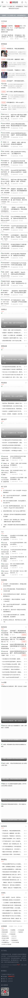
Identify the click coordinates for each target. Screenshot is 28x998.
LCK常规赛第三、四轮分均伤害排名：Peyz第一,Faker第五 (19, 236)
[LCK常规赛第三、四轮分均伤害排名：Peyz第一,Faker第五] (5, 238)
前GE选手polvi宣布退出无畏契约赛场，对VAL (12, 445)
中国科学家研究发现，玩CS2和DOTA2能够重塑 (12, 406)
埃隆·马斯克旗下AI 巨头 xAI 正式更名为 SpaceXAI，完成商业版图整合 (12, 916)
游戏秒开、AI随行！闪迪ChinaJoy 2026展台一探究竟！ (12, 877)
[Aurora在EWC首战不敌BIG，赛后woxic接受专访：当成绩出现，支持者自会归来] (5, 174)
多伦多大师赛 (5, 938)
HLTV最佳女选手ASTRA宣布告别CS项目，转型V (12, 440)
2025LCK (14, 936)
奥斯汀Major (5, 940)
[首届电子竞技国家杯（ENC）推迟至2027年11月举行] (5, 284)
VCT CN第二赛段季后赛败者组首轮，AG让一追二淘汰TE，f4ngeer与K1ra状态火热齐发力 (14, 507)
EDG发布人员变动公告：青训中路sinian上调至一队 (14, 621)
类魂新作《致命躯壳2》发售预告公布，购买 (12, 332)
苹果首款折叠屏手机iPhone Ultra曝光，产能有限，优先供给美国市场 (12, 864)
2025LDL (4, 934)
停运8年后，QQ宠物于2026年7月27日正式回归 (12, 411)
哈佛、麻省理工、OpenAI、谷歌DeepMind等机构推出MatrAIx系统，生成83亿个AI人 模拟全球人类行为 (18, 274)
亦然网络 (13, 930)
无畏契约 (4, 26)
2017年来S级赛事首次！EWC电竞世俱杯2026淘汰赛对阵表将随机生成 (12, 846)
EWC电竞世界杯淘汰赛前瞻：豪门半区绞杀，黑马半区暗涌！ (19, 199)
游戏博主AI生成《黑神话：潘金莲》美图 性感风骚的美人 (12, 918)
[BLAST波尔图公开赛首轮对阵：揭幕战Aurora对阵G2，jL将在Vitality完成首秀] (5, 257)
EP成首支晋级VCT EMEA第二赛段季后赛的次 (12, 369)
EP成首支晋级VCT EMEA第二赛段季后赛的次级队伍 (18, 245)
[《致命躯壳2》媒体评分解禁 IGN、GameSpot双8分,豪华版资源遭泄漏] (5, 294)
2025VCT (14, 938)
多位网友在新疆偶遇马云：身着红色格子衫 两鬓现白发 (12, 869)
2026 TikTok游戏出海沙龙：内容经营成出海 (12, 408)
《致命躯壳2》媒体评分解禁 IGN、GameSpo (12, 338)
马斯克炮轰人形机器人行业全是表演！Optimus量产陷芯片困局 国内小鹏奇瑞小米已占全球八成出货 (12, 900)
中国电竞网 (12, 934)
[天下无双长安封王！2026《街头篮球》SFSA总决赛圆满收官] (5, 303)
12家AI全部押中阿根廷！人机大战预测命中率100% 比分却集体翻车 (12, 908)
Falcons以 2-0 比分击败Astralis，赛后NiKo (12, 372)
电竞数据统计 (15, 940)
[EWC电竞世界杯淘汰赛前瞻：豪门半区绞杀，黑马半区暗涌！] (5, 201)
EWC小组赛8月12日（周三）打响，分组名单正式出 (12, 377)
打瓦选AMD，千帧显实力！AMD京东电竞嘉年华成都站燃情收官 (12, 836)
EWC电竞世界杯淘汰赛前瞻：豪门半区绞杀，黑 (12, 366)
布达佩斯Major (5, 942)
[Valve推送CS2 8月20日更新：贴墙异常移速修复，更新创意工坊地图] (5, 164)
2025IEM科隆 (16, 942)
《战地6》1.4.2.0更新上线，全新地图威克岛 (12, 335)
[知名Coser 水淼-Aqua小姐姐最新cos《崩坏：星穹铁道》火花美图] (5, 117)
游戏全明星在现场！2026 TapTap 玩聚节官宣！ (14, 511)
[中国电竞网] (14, 3)
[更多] (26, 309)
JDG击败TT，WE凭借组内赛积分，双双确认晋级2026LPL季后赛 (14, 585)
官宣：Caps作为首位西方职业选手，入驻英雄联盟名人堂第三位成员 (14, 496)
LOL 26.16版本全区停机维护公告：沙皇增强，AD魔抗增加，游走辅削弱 (14, 615)
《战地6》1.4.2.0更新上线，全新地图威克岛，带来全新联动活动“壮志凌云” (19, 209)
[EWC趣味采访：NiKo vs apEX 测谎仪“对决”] (20, 29)
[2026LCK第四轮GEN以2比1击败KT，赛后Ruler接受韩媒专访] (5, 136)
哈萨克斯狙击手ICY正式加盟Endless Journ (12, 448)
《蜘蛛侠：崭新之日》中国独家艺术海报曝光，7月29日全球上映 (12, 887)
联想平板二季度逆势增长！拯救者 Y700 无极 (12, 403)
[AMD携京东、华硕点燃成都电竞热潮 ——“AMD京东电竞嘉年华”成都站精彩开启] (4, 53)
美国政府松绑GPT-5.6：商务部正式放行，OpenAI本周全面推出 (12, 913)
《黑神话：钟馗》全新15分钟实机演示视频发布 (18, 143)
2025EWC (13, 932)
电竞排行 (21, 932)
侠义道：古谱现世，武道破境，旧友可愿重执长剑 (12, 414)
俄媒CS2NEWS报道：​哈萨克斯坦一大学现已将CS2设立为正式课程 (12, 851)
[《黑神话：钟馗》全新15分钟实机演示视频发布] (5, 144)
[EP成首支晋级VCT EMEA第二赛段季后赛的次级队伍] (5, 247)
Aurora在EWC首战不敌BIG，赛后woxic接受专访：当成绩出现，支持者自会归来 (19, 172)
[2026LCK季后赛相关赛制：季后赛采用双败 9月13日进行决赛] (5, 127)
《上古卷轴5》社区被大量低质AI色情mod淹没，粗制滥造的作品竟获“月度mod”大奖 (12, 902)
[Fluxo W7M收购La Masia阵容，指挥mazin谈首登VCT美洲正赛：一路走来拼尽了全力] (5, 220)
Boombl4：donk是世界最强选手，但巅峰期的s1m (12, 442)
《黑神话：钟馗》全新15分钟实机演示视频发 (12, 330)
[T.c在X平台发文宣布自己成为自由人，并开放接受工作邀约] (5, 229)
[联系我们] (22, 2)
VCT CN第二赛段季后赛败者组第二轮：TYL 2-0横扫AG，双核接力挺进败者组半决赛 (7, 37)
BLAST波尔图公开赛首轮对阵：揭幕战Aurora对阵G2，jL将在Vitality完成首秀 (18, 255)
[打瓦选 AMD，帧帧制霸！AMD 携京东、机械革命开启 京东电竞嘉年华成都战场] (4, 64)
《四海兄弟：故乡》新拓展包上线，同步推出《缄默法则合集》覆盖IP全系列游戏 (14, 520)
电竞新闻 (3, 48)
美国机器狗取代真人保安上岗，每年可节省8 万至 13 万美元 (12, 874)
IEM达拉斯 (21, 930)
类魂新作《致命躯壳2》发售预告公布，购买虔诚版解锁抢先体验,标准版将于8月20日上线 (19, 191)
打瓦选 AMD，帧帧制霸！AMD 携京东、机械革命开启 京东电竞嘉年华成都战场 (12, 833)
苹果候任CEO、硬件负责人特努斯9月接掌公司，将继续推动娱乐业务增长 (12, 885)
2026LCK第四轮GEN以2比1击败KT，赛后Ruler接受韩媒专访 (19, 135)
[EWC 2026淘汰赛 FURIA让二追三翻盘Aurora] (5, 153)
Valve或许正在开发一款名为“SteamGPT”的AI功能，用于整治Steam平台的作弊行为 (12, 921)
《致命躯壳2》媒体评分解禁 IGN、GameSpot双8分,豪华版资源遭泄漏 (18, 292)
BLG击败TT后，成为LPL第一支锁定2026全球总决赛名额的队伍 (14, 610)
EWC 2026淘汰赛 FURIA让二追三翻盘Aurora (18, 152)
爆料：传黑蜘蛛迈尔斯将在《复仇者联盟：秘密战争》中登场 (12, 866)
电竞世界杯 (5, 930)
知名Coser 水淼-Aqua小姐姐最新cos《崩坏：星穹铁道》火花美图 (19, 116)
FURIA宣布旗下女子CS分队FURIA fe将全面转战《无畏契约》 (18, 264)
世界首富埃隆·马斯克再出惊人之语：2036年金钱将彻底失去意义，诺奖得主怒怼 (12, 880)
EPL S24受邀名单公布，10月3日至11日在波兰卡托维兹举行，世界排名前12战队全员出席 (12, 849)
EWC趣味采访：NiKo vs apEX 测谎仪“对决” (20, 35)
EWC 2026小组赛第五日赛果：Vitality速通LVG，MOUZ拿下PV (15, 501)
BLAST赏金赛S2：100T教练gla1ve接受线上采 (12, 450)
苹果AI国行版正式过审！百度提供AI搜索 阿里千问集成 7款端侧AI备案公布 (12, 905)
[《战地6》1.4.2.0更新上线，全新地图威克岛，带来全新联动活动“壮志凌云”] (14, 7)
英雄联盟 (3, 81)
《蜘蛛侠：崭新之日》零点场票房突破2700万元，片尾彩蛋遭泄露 (12, 882)
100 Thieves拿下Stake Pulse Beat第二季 (12, 374)
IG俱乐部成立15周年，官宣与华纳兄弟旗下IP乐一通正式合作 (12, 854)
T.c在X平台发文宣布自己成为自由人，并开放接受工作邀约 (19, 226)
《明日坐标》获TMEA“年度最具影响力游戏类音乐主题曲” (14, 515)
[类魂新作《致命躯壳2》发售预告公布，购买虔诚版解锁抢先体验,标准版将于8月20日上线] (5, 193)
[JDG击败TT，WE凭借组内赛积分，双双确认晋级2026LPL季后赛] (4, 86)
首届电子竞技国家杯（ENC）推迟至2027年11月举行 (18, 283)
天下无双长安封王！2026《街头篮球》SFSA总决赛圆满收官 (19, 301)
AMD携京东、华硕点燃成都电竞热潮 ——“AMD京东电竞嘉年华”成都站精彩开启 (12, 830)
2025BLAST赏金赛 (6, 944)
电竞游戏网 (5, 932)
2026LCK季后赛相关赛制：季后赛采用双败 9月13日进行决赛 (19, 125)
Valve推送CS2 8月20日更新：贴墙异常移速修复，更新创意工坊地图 (19, 162)
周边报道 (17, 26)
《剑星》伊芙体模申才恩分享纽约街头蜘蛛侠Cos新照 (15, 525)
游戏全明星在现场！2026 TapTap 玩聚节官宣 (12, 340)
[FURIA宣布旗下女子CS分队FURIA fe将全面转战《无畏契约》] (5, 266)
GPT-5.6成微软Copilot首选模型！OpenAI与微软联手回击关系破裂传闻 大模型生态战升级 (12, 910)
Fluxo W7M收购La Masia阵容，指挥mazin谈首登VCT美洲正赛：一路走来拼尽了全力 (19, 218)
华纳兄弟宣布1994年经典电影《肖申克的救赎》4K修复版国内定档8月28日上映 (12, 872)
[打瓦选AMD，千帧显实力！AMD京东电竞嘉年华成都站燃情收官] (4, 75)
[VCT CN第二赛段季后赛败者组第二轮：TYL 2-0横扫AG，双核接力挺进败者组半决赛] (7, 29)
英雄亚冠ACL (5, 936)
